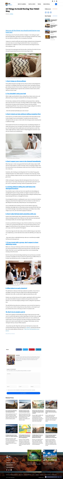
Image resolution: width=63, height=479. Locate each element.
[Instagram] (54, 1)
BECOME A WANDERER (47, 474)
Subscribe (37, 474)
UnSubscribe (42, 474)
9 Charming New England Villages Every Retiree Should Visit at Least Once (50, 436)
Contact (33, 474)
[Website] (35, 386)
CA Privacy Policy (41, 477)
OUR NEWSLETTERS (54, 474)
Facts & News (31, 4)
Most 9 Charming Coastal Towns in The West (49, 463)
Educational (46, 4)
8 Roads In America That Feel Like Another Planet (24, 411)
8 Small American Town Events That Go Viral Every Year (51, 412)
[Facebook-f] (46, 12)
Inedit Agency (12, 477)
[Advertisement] (23, 22)
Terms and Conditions (27, 474)
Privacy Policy (21, 474)
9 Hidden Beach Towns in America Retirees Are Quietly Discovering (37, 436)
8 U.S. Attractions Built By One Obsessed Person (11, 411)
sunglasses (28, 327)
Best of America (22, 4)
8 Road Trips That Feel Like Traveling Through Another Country (38, 412)
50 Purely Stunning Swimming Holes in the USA (34, 463)
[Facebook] (52, 1)
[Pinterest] (56, 1)
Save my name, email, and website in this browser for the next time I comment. (21, 390)
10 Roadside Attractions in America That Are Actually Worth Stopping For (24, 436)
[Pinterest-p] (51, 12)
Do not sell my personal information (12, 474)
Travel (39, 4)
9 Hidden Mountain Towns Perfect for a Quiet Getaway (12, 435)
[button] (56, 4)
